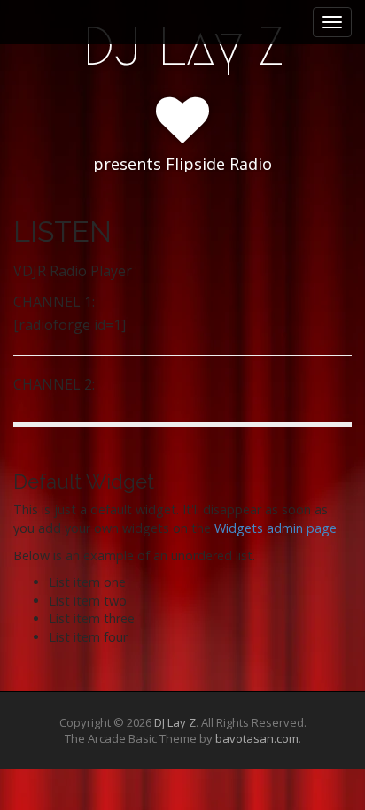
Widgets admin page (275, 528)
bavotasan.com (257, 738)
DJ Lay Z (182, 46)
